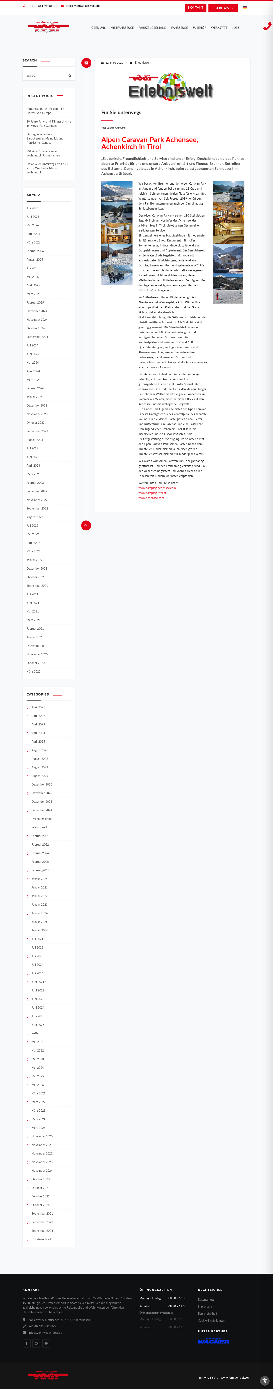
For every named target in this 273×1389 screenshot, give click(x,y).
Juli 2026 (32, 208)
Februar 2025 (35, 302)
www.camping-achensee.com (157, 488)
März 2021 (34, 620)
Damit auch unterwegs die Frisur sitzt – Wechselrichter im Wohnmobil (47, 168)
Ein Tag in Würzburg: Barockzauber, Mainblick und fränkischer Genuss (45, 138)
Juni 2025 (38, 1016)
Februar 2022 (40, 844)
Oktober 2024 (36, 328)
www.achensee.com (151, 498)
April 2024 (33, 371)
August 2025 (35, 259)
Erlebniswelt (39, 827)
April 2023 (33, 465)
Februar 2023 (35, 483)
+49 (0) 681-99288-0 (41, 6)
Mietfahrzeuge (122, 28)
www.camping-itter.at (152, 493)
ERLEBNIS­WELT (223, 7)
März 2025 (34, 294)
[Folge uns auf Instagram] (36, 1343)
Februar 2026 (35, 251)
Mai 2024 (33, 362)
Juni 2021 (33, 603)
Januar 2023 (40, 904)
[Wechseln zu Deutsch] (245, 7)
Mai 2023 (38, 1059)
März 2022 (34, 551)
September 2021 (37, 586)
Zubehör (199, 28)
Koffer (36, 1033)
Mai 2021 (33, 611)
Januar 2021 (35, 637)
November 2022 (37, 500)
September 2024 (37, 337)
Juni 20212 (39, 982)
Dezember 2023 (37, 405)
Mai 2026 (33, 225)
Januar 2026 (40, 922)
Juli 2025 (32, 268)
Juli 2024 (32, 345)
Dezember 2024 (37, 311)
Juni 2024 (33, 354)
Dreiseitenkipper (42, 819)
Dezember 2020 (37, 646)
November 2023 (37, 414)
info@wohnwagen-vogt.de (83, 6)
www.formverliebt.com (235, 1377)
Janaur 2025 (40, 879)
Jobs (235, 28)
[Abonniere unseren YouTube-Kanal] (46, 1343)
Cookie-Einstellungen (211, 1320)
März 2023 (34, 474)
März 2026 (34, 242)
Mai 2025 (33, 277)
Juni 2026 (33, 217)
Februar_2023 (40, 870)
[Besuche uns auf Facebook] (27, 1343)
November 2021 (42, 1145)
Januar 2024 (35, 397)
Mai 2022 (33, 534)
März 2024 (34, 380)
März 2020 (34, 671)
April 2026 (33, 234)
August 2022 (35, 517)
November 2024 (37, 320)
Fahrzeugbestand (153, 28)
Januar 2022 (35, 560)
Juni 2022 (38, 990)
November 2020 (37, 654)
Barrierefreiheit (207, 1313)
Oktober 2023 (36, 422)
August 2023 (35, 440)
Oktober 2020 (36, 663)
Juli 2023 (32, 448)
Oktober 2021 (36, 577)
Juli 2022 (32, 525)
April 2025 (33, 285)
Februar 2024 (35, 388)
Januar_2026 (40, 930)
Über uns (98, 28)
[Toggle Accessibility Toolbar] (265, 1381)
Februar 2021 (35, 628)
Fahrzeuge (179, 28)
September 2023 (37, 431)
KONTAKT (195, 7)
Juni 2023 (33, 457)
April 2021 (38, 707)
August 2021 (40, 750)
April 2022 (33, 543)
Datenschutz (206, 1299)
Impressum (205, 1306)
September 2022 (37, 508)
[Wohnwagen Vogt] (49, 27)
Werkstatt (219, 28)
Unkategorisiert (41, 1239)
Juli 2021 (32, 594)
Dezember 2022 (37, 491)
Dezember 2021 (37, 568)
